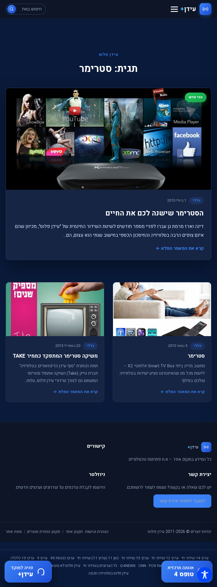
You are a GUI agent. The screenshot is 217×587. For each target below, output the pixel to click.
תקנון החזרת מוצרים (43, 532)
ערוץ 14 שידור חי (195, 558)
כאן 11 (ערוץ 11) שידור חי (98, 558)
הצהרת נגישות (96, 532)
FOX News (157, 566)
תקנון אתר (74, 532)
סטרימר (196, 356)
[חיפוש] (11, 9)
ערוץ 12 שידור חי (165, 558)
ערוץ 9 (42, 558)
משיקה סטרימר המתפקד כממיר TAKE (55, 356)
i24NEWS (128, 566)
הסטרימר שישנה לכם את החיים (154, 213)
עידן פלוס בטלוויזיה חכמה (108, 573)
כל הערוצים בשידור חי (100, 566)
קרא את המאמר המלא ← (180, 248)
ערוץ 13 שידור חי (135, 558)
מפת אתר (14, 532)
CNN (142, 566)
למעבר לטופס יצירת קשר (182, 501)
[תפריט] (174, 9)
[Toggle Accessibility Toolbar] (205, 575)
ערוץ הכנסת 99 (62, 558)
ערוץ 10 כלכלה (22, 558)
